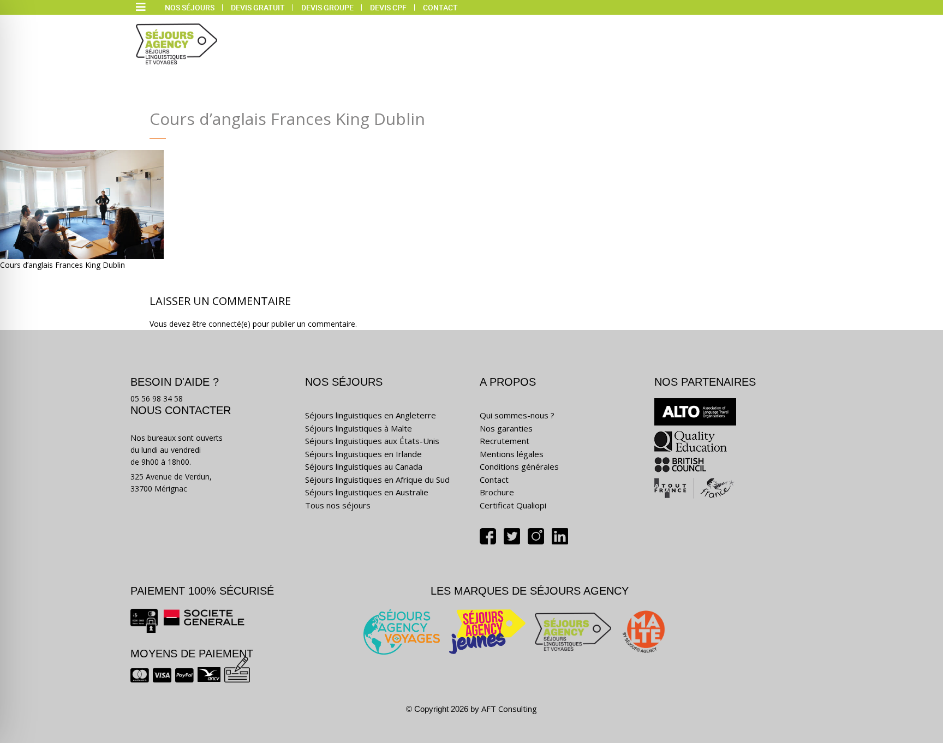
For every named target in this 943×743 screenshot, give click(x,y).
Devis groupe (327, 7)
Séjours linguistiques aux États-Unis (372, 440)
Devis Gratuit (258, 7)
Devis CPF (388, 7)
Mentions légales (512, 453)
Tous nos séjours (338, 505)
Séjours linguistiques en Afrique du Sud (377, 479)
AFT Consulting (509, 708)
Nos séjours (189, 7)
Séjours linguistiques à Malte (358, 428)
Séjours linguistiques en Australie (366, 492)
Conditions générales (519, 466)
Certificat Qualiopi (513, 505)
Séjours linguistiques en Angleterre (370, 415)
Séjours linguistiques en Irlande (363, 453)
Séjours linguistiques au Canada (363, 466)
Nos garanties (506, 428)
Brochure (497, 492)
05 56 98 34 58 (156, 398)
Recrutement (504, 440)
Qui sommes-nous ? (517, 415)
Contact (440, 7)
